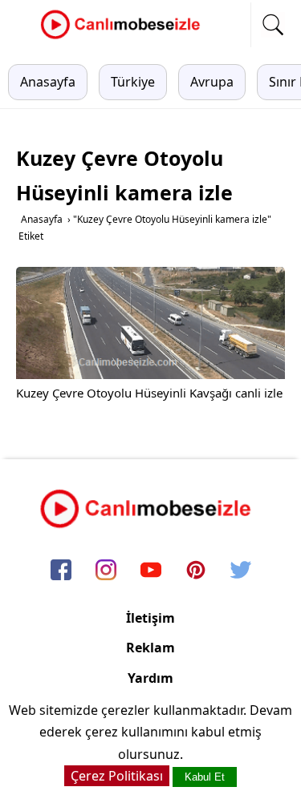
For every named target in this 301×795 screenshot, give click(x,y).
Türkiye (133, 82)
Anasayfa (47, 82)
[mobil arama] (273, 25)
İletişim (150, 618)
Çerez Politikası (117, 776)
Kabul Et (205, 777)
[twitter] (240, 571)
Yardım (150, 678)
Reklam (150, 647)
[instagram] (106, 571)
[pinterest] (195, 571)
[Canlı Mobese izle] (124, 37)
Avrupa (212, 82)
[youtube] (150, 571)
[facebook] (61, 571)
